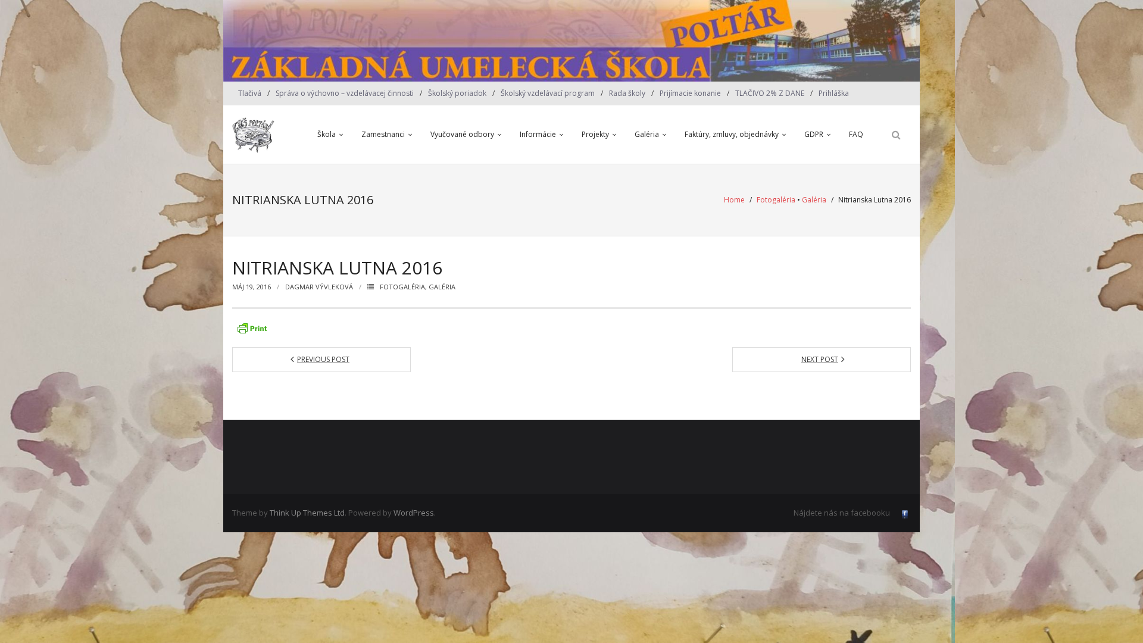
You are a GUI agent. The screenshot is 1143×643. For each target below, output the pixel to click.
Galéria (647, 134)
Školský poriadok (457, 93)
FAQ (856, 134)
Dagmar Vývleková (319, 286)
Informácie (538, 134)
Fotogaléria (776, 200)
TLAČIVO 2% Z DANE (769, 93)
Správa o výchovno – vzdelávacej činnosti (345, 93)
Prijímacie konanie (690, 93)
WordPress (414, 512)
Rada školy (627, 93)
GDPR (813, 134)
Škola (326, 134)
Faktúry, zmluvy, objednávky (732, 134)
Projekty (595, 134)
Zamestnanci (383, 134)
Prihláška (834, 93)
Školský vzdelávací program (548, 93)
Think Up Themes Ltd (307, 512)
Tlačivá (249, 93)
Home (734, 200)
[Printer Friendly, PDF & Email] (251, 328)
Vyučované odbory (462, 134)
